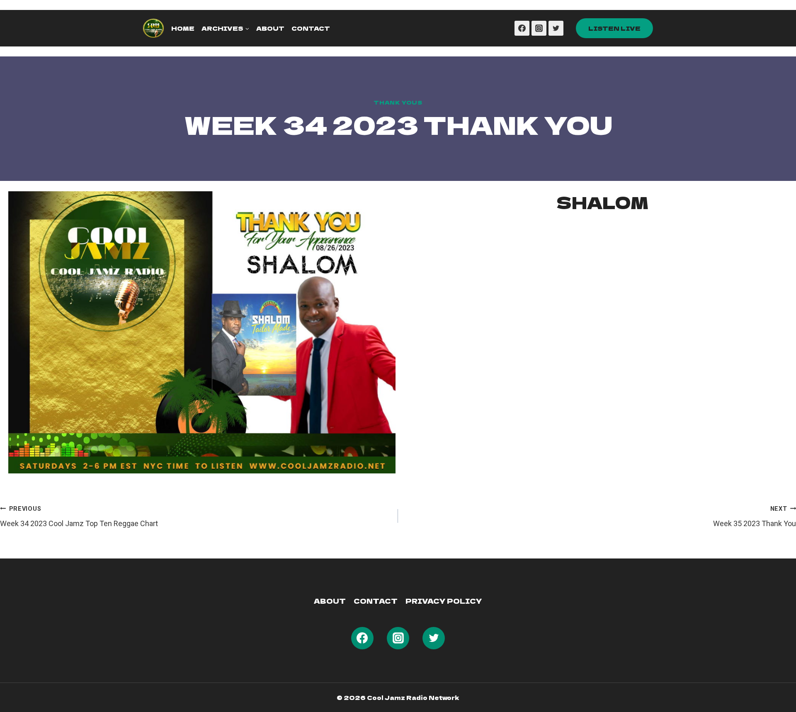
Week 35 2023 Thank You (754, 516)
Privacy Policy (443, 601)
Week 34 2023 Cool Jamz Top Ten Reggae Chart (79, 516)
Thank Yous (398, 102)
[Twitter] (555, 28)
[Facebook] (521, 28)
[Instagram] (538, 28)
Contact (310, 28)
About (270, 28)
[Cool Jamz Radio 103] (153, 28)
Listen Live (614, 28)
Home (182, 28)
